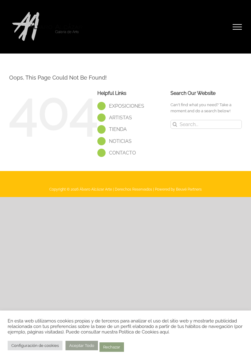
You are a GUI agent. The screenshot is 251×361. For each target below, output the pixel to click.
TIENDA (118, 129)
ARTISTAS (120, 118)
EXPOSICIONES (126, 106)
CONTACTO (122, 153)
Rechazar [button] (111, 347)
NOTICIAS (120, 141)
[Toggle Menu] (237, 27)
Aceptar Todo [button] (81, 345)
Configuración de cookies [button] (35, 345)
